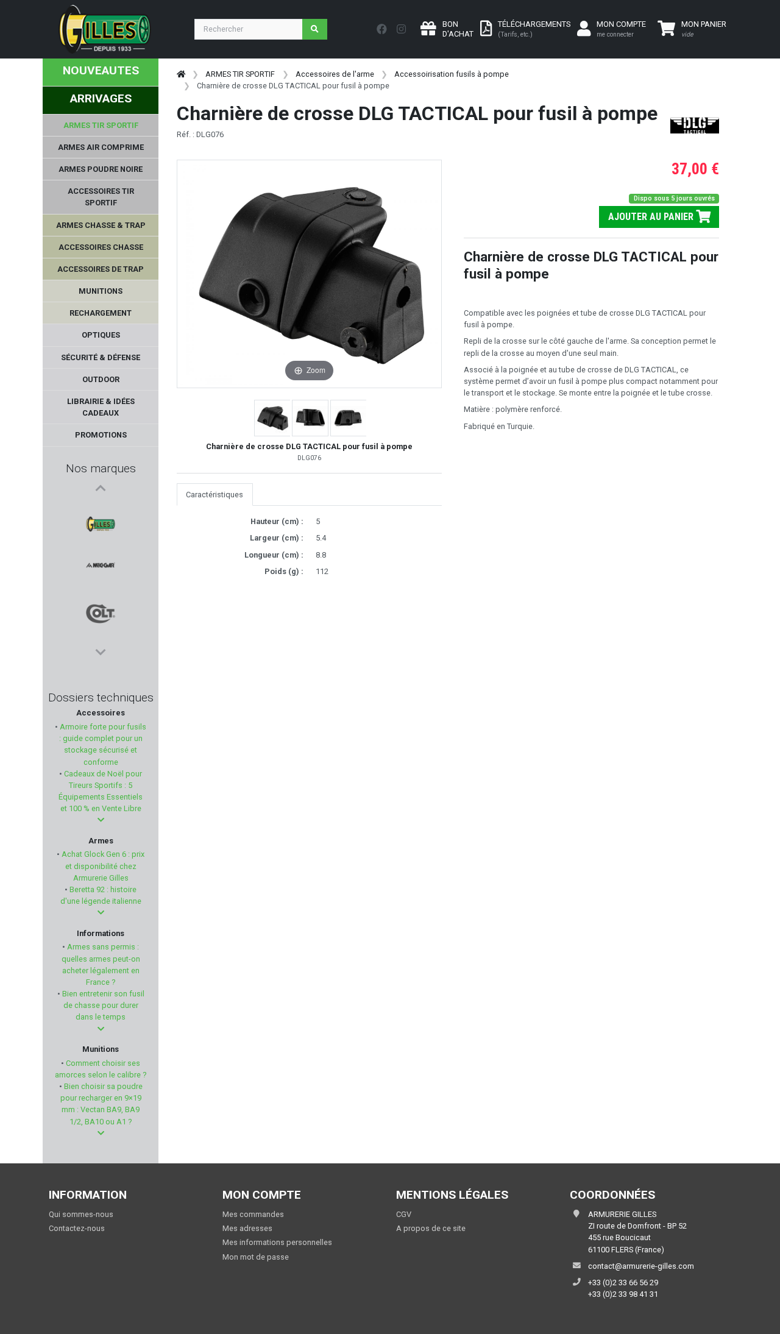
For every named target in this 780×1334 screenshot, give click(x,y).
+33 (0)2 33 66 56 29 (623, 1282)
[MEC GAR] (100, 540)
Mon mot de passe (255, 1256)
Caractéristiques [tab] (214, 494)
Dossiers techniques (101, 697)
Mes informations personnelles (277, 1242)
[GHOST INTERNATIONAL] (100, 599)
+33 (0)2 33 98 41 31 (623, 1294)
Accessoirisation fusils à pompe (451, 74)
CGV (403, 1214)
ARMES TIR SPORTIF (240, 74)
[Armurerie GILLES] (100, 511)
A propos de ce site (431, 1228)
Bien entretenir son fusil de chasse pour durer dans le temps (102, 1005)
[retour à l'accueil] (181, 74)
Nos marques (101, 468)
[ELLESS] (100, 628)
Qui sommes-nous (81, 1214)
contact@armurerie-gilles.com (641, 1266)
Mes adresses (247, 1228)
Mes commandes (253, 1214)
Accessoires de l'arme (335, 74)
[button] (101, 820)
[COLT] (100, 569)
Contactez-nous (77, 1228)
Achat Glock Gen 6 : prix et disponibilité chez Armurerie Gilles (102, 866)
